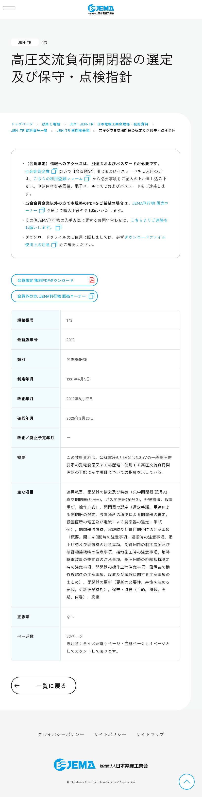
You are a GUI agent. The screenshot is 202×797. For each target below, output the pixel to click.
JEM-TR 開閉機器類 (73, 130)
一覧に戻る (51, 685)
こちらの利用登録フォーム (58, 178)
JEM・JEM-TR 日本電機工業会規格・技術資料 (108, 123)
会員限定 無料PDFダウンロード (45, 280)
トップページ (22, 123)
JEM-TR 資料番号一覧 (29, 130)
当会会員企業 (37, 171)
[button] (9, 6)
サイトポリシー (110, 734)
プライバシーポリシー (61, 734)
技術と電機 (51, 123)
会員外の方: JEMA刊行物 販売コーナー (51, 296)
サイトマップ (150, 734)
